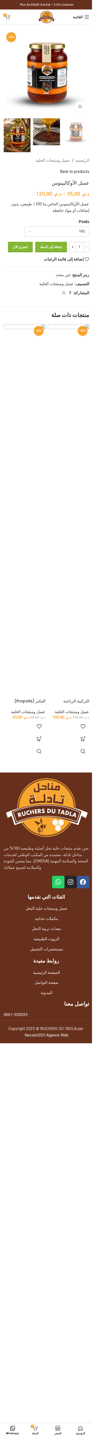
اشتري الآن (20, 247)
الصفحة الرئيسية (46, 972)
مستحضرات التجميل (46, 949)
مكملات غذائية (46, 918)
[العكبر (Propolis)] (24, 511)
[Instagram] (70, 882)
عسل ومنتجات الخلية (52, 160)
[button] (83, 739)
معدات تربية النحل (46, 928)
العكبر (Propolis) (29, 701)
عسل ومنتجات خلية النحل (47, 908)
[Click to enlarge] (80, 106)
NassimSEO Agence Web (46, 1035)
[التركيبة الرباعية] (69, 511)
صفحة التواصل (46, 982)
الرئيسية (82, 160)
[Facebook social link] (70, 292)
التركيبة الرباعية (76, 701)
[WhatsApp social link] (64, 292)
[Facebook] (83, 882)
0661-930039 (16, 1014)
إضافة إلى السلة (51, 247)
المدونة (46, 992)
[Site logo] (46, 16)
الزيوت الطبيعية (46, 938)
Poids (84, 221)
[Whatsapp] (58, 882)
